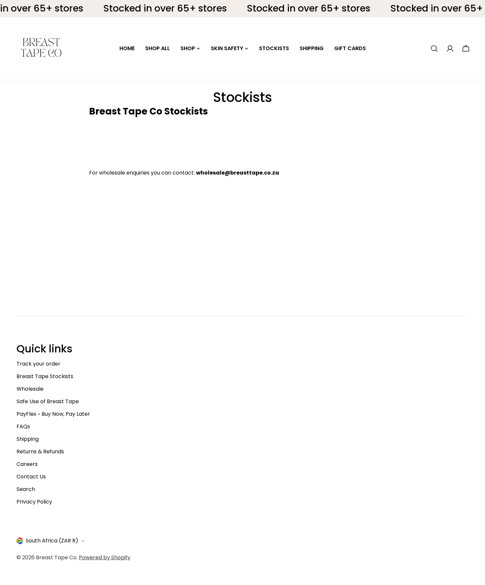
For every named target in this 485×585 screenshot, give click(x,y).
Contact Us (31, 476)
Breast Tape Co (56, 557)
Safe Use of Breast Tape (47, 401)
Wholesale (30, 389)
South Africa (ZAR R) (52, 540)
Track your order (38, 364)
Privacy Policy (34, 501)
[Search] (434, 48)
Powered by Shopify (104, 557)
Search (25, 489)
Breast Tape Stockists (44, 376)
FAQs (23, 426)
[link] (164, 8)
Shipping (27, 439)
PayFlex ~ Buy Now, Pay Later (53, 414)
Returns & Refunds (40, 451)
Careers (27, 464)
